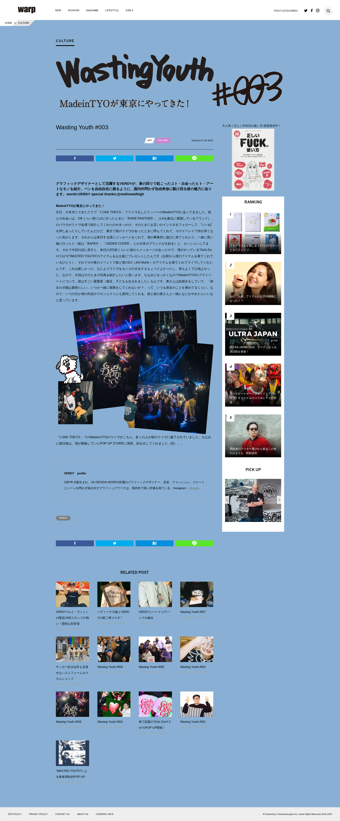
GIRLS (129, 10)
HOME (8, 23)
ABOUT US (82, 814)
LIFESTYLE (112, 10)
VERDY (63, 518)
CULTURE (92, 10)
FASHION (73, 10)
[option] (253, 502)
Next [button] (279, 500)
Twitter (306, 10)
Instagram (317, 10)
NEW (58, 10)
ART (149, 140)
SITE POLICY (15, 814)
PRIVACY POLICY (38, 814)
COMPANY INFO (105, 814)
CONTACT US (62, 814)
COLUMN (163, 140)
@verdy (194, 488)
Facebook (311, 10)
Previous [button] (227, 500)
